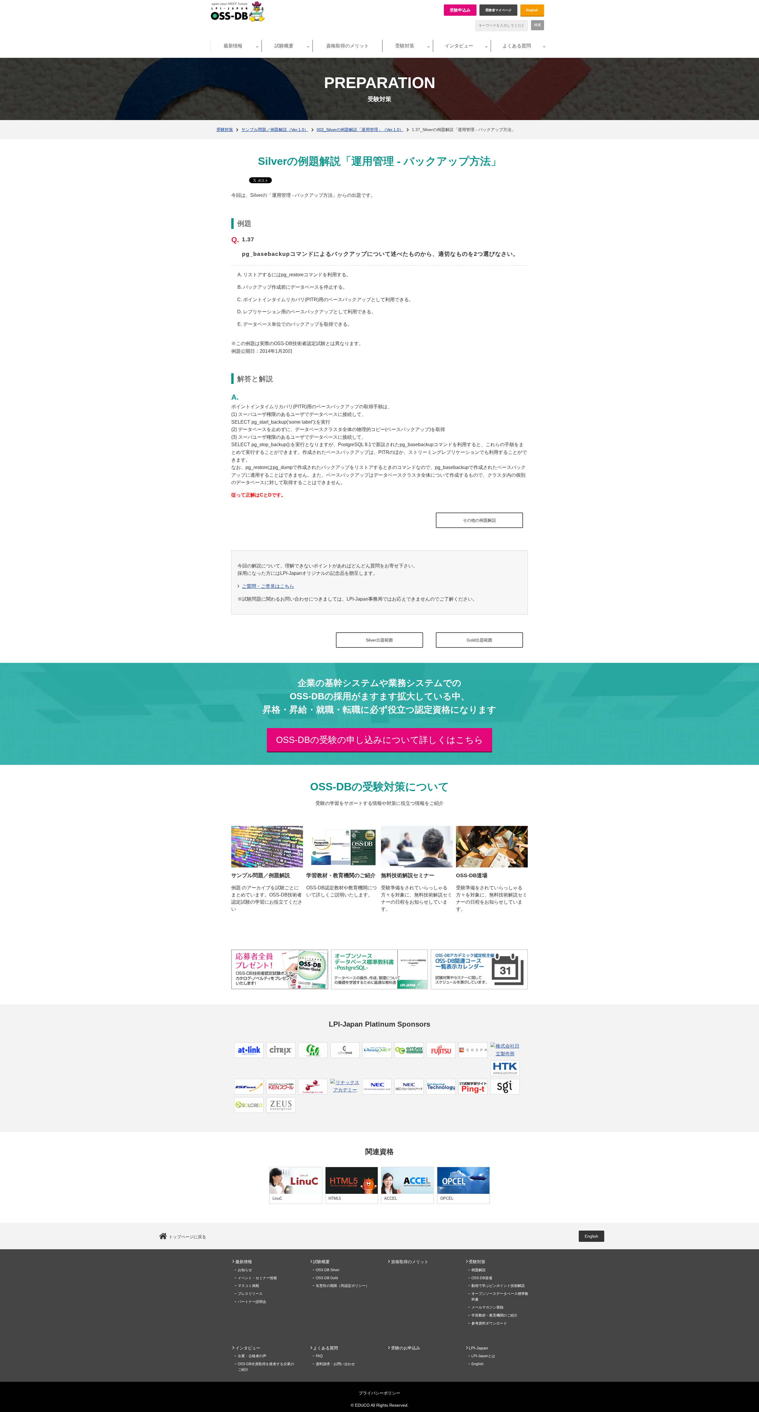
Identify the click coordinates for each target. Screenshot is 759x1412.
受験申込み (460, 10)
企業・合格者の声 (252, 1356)
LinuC (277, 1198)
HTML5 (335, 1198)
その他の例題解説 (479, 520)
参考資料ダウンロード (489, 1323)
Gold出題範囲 (479, 640)
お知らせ (245, 1270)
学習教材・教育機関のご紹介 (494, 1315)
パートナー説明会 (252, 1302)
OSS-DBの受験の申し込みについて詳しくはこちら (379, 740)
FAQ (319, 1356)
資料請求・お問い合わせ (335, 1364)
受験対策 (404, 45)
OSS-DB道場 (481, 1278)
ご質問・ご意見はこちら (268, 586)
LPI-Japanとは (483, 1356)
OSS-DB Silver (327, 1270)
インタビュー (459, 45)
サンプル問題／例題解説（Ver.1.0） (274, 129)
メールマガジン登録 (487, 1307)
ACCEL (390, 1198)
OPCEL (446, 1198)
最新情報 (233, 45)
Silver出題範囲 (379, 640)
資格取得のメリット (347, 45)
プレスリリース (250, 1294)
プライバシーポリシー (379, 1393)
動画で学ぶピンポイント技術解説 (498, 1286)
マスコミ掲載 (248, 1286)
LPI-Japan (478, 1348)
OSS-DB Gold (327, 1278)
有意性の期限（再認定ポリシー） (342, 1286)
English (532, 10)
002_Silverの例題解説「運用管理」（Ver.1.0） (360, 129)
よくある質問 (517, 45)
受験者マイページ (498, 10)
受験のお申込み (405, 1348)
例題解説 (478, 1270)
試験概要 (284, 45)
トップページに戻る (187, 1236)
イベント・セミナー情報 (257, 1278)
